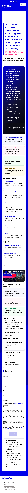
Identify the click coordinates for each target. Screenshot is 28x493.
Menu (24, 4)
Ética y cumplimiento (9, 489)
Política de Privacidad (19, 403)
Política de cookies (9, 486)
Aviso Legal (7, 484)
